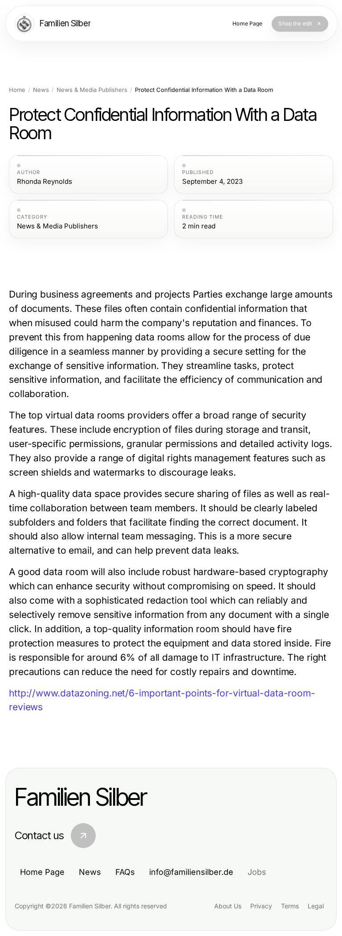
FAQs (125, 872)
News (41, 90)
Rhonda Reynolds (44, 182)
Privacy (261, 906)
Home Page (42, 872)
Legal (316, 906)
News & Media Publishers (92, 90)
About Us (227, 906)
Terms (290, 906)
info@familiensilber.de (191, 872)
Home (17, 90)
